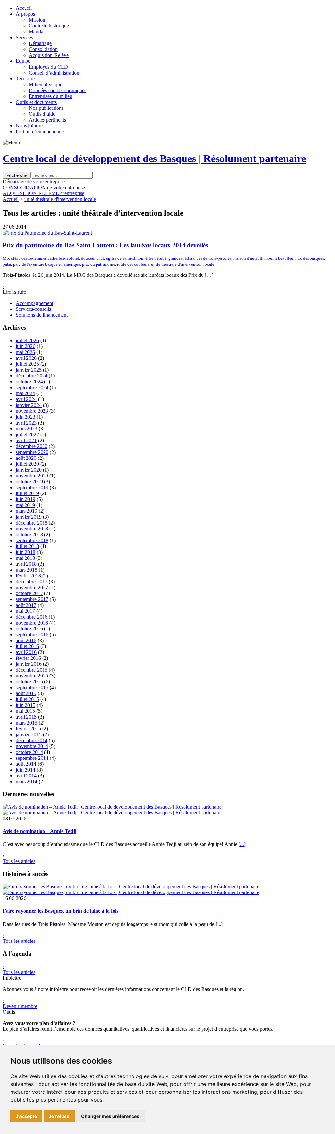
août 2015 (26, 693)
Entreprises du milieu (50, 96)
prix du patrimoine (98, 264)
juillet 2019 (27, 493)
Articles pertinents (47, 120)
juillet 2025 (27, 364)
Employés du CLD (48, 67)
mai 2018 (25, 558)
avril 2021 (26, 440)
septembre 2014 (32, 758)
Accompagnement (34, 303)
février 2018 (28, 575)
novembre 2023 (32, 411)
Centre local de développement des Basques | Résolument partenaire (154, 158)
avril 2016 (26, 652)
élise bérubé (156, 258)
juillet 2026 (27, 340)
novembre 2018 (32, 528)
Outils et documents (36, 102)
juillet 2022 (27, 434)
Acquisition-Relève (49, 55)
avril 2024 (26, 399)
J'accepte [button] (26, 1116)
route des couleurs (133, 264)
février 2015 (28, 728)
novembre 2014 (32, 746)
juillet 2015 (27, 699)
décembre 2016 (31, 617)
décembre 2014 (31, 740)
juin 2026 (25, 346)
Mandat (36, 31)
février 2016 (28, 658)
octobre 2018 (29, 534)
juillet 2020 (27, 464)
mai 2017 (25, 611)
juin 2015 (25, 705)
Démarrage (40, 43)
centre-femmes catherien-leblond (50, 258)
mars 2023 (26, 428)
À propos (25, 14)
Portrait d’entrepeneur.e (40, 131)
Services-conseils (33, 309)
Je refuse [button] (59, 1116)
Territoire (25, 78)
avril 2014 (26, 775)
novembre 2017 (32, 587)
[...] (242, 844)
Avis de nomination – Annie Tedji (39, 831)
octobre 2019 (29, 481)
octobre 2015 (29, 681)
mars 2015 (26, 722)
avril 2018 (26, 564)
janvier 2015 (29, 734)
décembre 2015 (31, 670)
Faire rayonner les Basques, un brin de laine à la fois (60, 911)
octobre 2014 (29, 752)
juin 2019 (25, 499)
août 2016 (26, 640)
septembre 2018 (32, 540)
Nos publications (46, 108)
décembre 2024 (31, 375)
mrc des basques (309, 258)
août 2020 (26, 458)
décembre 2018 (31, 522)
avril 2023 (26, 422)
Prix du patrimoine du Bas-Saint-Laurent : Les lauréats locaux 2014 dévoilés (105, 245)
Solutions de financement (42, 315)
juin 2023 (25, 417)
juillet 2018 (27, 546)
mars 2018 (26, 570)
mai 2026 (25, 352)
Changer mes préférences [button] (110, 1116)
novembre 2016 (32, 622)
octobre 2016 (29, 628)
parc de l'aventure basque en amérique (46, 264)
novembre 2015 (32, 675)
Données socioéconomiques (57, 90)
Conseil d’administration (54, 72)
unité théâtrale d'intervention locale (60, 199)
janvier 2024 (29, 405)
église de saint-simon (124, 258)
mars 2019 (26, 511)
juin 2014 (25, 770)
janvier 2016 (29, 664)
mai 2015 (25, 711)
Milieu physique (45, 84)
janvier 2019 (29, 517)
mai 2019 (25, 505)
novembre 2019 (32, 475)
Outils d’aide (42, 114)
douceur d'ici (92, 258)
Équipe (23, 61)
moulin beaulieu (278, 258)
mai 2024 (25, 393)
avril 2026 (26, 358)
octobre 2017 (29, 593)
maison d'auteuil (247, 258)
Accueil (24, 8)
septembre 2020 (32, 452)
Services (24, 37)
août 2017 (26, 605)
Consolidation (43, 49)
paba (7, 264)
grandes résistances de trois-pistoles (199, 258)
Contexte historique (49, 25)
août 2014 (26, 764)
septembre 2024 (32, 387)
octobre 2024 (29, 381)
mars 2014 (26, 781)
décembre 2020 (31, 446)
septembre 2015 (32, 687)
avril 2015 (26, 717)
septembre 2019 (32, 487)
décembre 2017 (31, 581)
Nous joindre (29, 125)
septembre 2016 (32, 634)
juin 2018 (25, 552)
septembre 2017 (32, 599)
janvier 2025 (29, 370)
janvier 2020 (29, 470)
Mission (37, 20)
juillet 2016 (27, 646)
